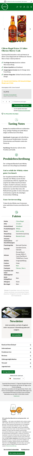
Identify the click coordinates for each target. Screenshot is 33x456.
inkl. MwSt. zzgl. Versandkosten (10, 94)
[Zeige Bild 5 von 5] (23, 41)
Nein (17, 265)
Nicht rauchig (20, 231)
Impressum (16, 396)
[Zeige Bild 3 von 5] (17, 41)
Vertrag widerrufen (8, 372)
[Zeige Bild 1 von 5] (11, 41)
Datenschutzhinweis (24, 110)
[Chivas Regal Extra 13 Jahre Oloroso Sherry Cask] (17, 29)
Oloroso (18, 268)
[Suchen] (17, 6)
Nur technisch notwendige (11, 449)
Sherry (24, 268)
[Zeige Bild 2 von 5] (14, 41)
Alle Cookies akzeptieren (16, 453)
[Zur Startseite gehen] (8, 7)
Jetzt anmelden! (16, 335)
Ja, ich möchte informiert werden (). (22, 109)
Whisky (18, 229)
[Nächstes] (30, 28)
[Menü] (31, 6)
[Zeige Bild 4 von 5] (20, 41)
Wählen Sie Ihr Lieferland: (16, 375)
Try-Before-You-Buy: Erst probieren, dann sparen (16, 1)
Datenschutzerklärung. (11, 446)
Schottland (19, 226)
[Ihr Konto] (24, 6)
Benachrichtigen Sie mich (21, 105)
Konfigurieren (25, 449)
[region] (17, 29)
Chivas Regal (20, 221)
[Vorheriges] (4, 28)
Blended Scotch (20, 236)
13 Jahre (18, 224)
